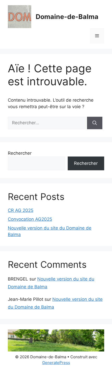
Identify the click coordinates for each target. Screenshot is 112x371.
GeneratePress (56, 362)
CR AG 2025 (20, 210)
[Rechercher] (94, 123)
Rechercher (20, 153)
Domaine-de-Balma (67, 17)
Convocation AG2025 (30, 219)
